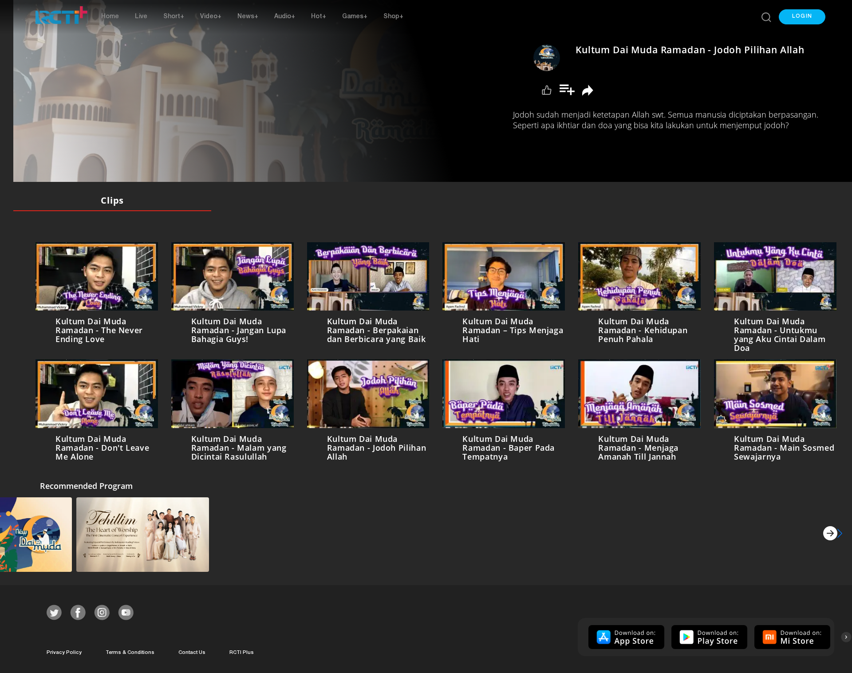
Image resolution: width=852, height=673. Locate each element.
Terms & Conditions (130, 651)
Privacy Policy (64, 651)
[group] (625, 635)
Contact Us (191, 651)
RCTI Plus (241, 651)
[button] (802, 16)
